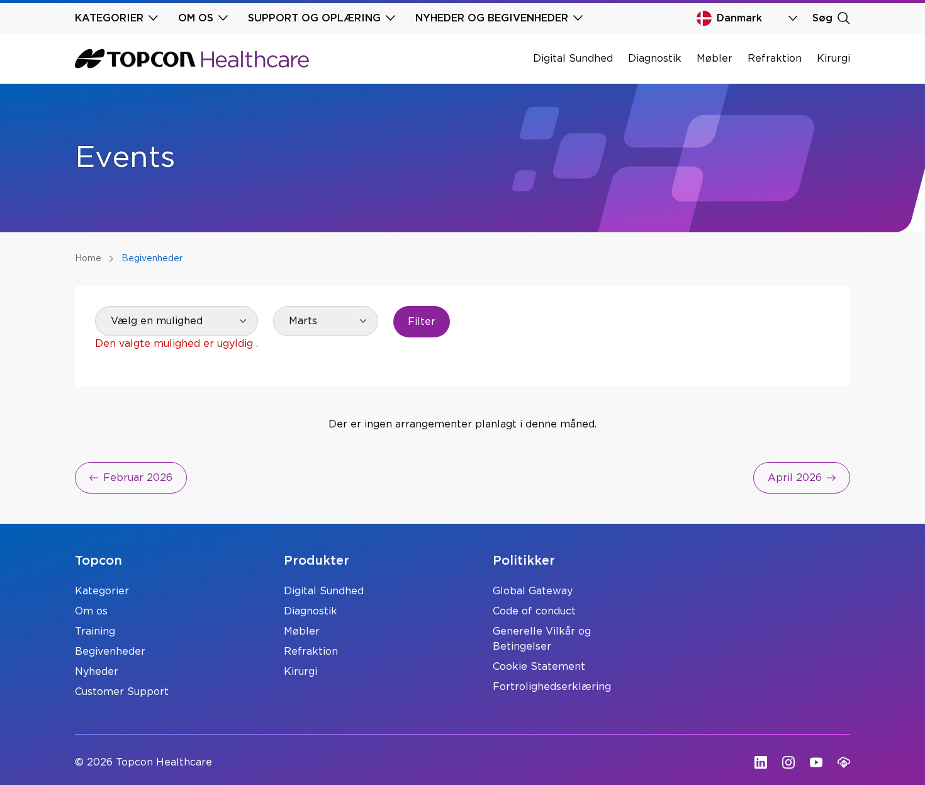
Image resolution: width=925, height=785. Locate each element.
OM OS (195, 18)
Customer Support (122, 692)
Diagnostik (654, 59)
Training (95, 631)
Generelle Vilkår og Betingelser (542, 639)
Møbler (714, 59)
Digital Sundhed (573, 59)
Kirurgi (833, 59)
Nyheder (96, 672)
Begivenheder (110, 652)
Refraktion (775, 59)
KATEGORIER (109, 18)
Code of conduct (534, 611)
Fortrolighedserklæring (552, 687)
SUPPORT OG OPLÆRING (314, 18)
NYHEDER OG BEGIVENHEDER (491, 18)
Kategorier (102, 591)
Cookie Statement (539, 667)
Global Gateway (533, 591)
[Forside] (192, 58)
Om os (91, 611)
